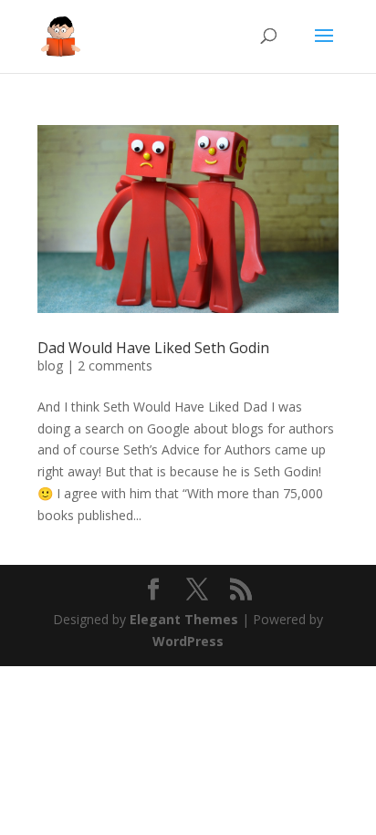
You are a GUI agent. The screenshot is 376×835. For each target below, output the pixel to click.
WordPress (188, 641)
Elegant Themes (184, 619)
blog (50, 365)
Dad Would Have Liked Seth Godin (153, 348)
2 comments (115, 365)
